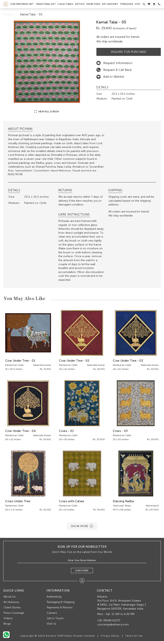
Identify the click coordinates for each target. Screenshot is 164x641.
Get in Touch (55, 618)
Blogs (7, 623)
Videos (8, 618)
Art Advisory (110, 4)
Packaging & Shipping (60, 602)
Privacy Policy (110, 635)
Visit (138, 4)
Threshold (126, 4)
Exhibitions (93, 4)
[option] (46, 62)
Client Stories (12, 607)
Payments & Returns (60, 607)
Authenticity (54, 596)
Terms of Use (134, 635)
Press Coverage (14, 613)
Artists (79, 4)
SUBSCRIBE (82, 570)
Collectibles (65, 4)
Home (7, 14)
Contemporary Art (22, 4)
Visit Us (51, 623)
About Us (9, 596)
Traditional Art (46, 4)
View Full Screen (48, 111)
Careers (52, 613)
